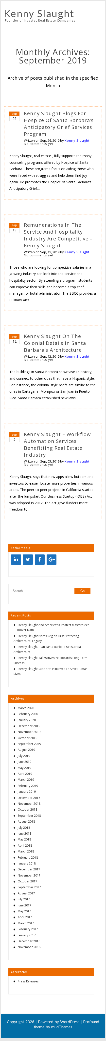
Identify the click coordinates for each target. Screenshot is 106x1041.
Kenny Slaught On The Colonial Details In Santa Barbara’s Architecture (55, 343)
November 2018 (29, 804)
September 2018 (29, 816)
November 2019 (29, 732)
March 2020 (26, 708)
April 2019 (25, 774)
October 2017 (27, 881)
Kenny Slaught (39, 13)
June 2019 (24, 762)
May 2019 (24, 768)
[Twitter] (28, 559)
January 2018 (27, 863)
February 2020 (28, 714)
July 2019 (24, 756)
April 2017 (25, 917)
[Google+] (51, 559)
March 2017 (26, 923)
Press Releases (28, 981)
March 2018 (26, 851)
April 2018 (25, 845)
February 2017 (28, 929)
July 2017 (24, 899)
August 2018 (26, 821)
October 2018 (27, 809)
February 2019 (28, 786)
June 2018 (24, 833)
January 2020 (27, 720)
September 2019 (29, 744)
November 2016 (29, 947)
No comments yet (38, 143)
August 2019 (26, 750)
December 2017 (29, 869)
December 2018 (29, 798)
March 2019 (26, 780)
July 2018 (24, 828)
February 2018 (28, 857)
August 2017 (26, 893)
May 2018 (24, 839)
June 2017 (24, 905)
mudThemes (61, 1026)
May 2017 (24, 911)
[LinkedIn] (16, 559)
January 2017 (27, 935)
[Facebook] (40, 559)
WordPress (69, 1021)
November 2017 (29, 875)
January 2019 (27, 792)
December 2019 (29, 726)
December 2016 (29, 941)
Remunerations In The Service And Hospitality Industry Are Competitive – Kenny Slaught (58, 235)
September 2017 (29, 887)
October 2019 (27, 738)
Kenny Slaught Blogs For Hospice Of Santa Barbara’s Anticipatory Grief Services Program (59, 123)
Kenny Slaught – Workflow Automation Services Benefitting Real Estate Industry (57, 444)
